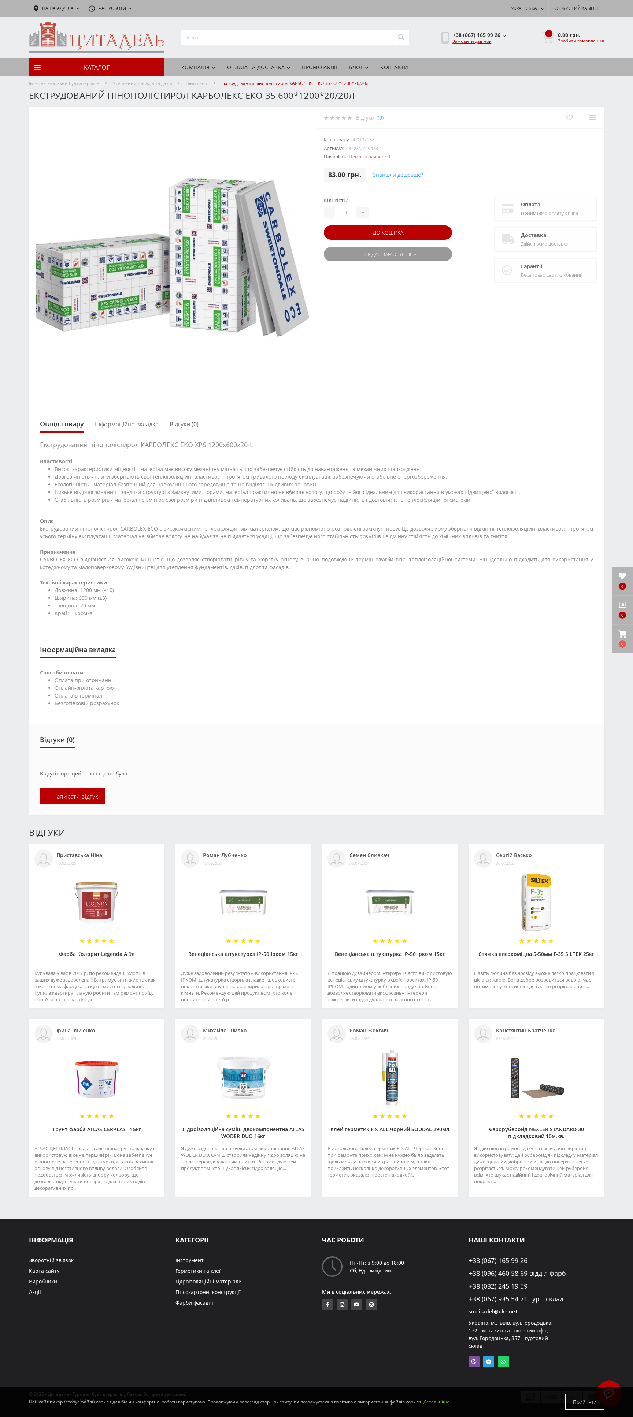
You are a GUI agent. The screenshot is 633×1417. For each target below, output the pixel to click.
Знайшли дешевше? (398, 174)
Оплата (530, 204)
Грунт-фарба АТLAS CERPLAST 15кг (97, 1129)
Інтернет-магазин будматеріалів (64, 83)
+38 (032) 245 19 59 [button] (498, 1286)
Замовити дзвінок (471, 41)
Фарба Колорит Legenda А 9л (97, 953)
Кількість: (336, 200)
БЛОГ (356, 67)
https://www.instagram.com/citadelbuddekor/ (371, 1304)
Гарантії (531, 266)
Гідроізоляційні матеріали (208, 1281)
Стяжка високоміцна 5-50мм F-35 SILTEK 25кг (536, 953)
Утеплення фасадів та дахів (142, 83)
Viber (474, 1361)
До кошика (388, 232)
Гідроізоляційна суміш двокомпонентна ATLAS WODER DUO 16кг (243, 1133)
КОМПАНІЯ (195, 67)
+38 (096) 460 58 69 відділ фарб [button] (517, 1273)
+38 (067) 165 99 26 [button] (498, 1260)
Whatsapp (503, 1361)
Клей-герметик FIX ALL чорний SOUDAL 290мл (389, 1129)
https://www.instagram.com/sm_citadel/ (342, 1304)
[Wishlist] (569, 117)
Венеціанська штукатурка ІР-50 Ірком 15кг (243, 953)
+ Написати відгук (72, 796)
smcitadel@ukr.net (493, 1311)
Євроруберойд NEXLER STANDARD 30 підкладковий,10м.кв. (536, 1133)
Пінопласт (197, 83)
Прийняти (584, 1401)
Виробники (43, 1281)
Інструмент (189, 1260)
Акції (35, 1292)
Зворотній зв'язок (51, 1260)
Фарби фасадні (194, 1302)
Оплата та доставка (256, 67)
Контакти (394, 67)
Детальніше (436, 1402)
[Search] (401, 37)
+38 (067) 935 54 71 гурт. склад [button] (516, 1299)
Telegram (488, 1361)
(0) (381, 117)
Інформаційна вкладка (127, 424)
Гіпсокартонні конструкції (208, 1292)
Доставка (533, 235)
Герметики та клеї (198, 1270)
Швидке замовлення (388, 254)
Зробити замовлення (581, 41)
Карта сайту (44, 1270)
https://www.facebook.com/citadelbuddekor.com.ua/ (327, 1304)
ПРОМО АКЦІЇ (319, 67)
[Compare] (592, 117)
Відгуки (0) (184, 424)
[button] (622, 639)
